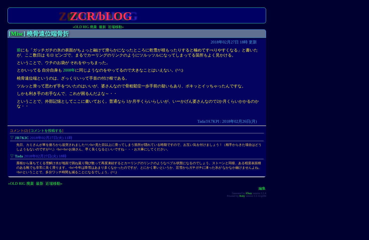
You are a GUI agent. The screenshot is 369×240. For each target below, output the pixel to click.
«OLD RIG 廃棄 (85, 27)
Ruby (242, 196)
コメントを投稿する (46, 131)
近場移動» (116, 27)
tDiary (249, 193)
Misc (17, 33)
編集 (262, 188)
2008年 (69, 70)
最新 (102, 27)
